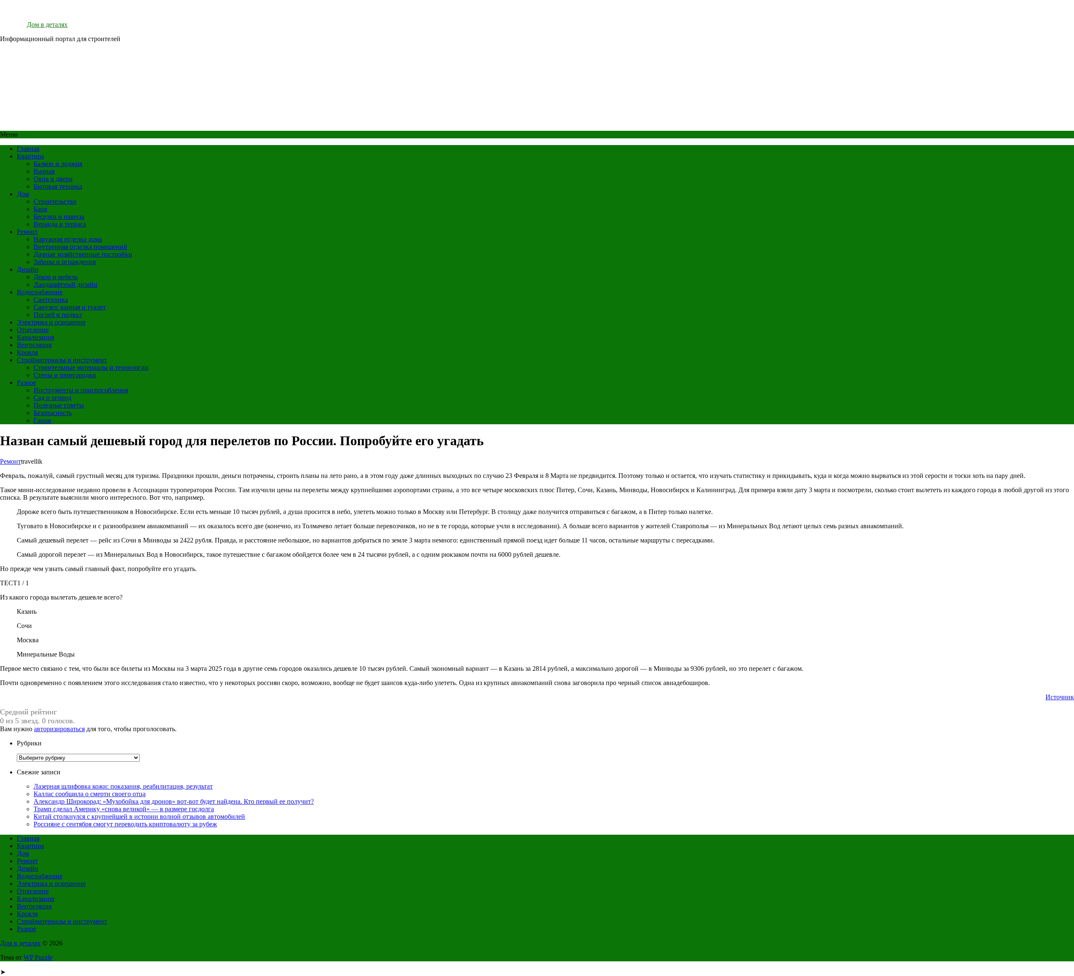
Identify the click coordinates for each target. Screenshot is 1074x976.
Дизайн (27, 269)
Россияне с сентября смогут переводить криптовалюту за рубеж (125, 824)
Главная (28, 148)
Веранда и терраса (60, 224)
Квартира (30, 156)
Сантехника (51, 299)
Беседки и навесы (59, 216)
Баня (40, 209)
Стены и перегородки (65, 375)
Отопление (33, 329)
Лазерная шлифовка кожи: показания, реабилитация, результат (123, 786)
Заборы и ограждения (65, 261)
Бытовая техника (58, 186)
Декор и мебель (56, 276)
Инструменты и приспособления (81, 390)
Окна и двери (53, 178)
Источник (1059, 697)
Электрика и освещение (51, 322)
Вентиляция (34, 344)
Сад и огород (52, 397)
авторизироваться (59, 728)
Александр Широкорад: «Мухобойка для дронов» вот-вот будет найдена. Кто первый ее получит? (174, 801)
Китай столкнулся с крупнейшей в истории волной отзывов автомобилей (139, 816)
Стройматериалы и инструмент (62, 359)
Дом (23, 193)
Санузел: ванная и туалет (70, 307)
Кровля (27, 352)
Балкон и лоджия (58, 163)
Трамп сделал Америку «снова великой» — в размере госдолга (124, 808)
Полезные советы (59, 405)
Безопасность (53, 412)
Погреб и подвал (58, 314)
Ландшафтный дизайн (65, 284)
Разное (26, 382)
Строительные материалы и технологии (91, 367)
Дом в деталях (47, 24)
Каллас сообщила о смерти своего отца (90, 793)
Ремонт (27, 231)
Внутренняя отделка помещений (80, 246)
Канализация (35, 337)
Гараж (42, 420)
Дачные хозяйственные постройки (83, 254)
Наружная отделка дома (68, 239)
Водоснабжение (40, 292)
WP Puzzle (37, 957)
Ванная (44, 171)
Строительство (55, 201)
